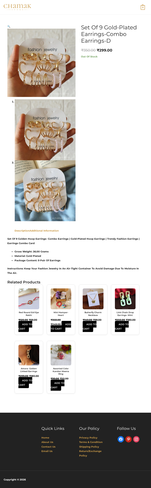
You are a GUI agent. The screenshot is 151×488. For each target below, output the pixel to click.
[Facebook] (121, 439)
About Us (47, 442)
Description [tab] (22, 230)
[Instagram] (136, 439)
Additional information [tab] (44, 230)
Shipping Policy (89, 446)
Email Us (46, 451)
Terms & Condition (91, 442)
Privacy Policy (88, 437)
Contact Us (48, 446)
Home (45, 437)
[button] (8, 26)
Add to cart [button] (25, 326)
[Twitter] (128, 439)
